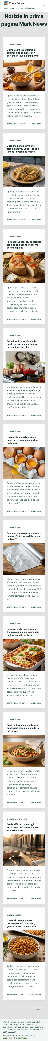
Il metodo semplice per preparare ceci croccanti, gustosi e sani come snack (21, 923)
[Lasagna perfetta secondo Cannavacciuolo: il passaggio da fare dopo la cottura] (24, 655)
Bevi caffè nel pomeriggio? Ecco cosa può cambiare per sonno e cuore (22, 827)
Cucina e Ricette (14, 44)
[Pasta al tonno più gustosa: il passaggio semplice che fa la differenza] (24, 751)
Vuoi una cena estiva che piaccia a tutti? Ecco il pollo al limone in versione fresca (23, 148)
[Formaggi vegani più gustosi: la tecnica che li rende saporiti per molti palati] (24, 267)
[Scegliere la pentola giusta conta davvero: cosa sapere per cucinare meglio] (24, 367)
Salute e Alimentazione (17, 819)
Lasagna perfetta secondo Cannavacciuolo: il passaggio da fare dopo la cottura (23, 632)
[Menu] (44, 6)
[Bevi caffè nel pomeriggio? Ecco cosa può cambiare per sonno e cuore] (24, 850)
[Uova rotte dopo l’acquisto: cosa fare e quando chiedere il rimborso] (24, 463)
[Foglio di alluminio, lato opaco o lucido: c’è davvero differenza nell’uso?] (24, 559)
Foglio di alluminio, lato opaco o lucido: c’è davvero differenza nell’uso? (24, 536)
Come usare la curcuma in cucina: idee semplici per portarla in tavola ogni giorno (23, 53)
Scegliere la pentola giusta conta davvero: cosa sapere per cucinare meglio (22, 344)
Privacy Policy (20, 1038)
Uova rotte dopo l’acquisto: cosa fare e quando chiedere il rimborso (23, 440)
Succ (38, 1010)
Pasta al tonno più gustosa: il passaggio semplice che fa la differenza (23, 728)
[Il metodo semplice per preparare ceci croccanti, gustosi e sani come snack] (24, 946)
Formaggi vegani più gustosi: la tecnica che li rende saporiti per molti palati (24, 244)
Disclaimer (8, 1038)
